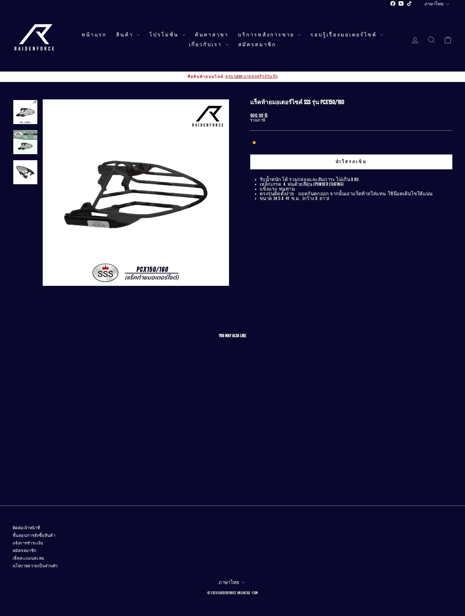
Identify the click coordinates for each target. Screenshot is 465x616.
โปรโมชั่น (165, 35)
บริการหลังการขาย (267, 35)
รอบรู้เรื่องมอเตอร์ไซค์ (344, 35)
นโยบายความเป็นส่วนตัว (35, 566)
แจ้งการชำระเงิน (28, 543)
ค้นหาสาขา (212, 35)
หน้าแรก (94, 35)
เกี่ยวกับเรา (206, 44)
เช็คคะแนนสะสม (28, 558)
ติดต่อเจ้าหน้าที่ (26, 528)
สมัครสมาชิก (257, 44)
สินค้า (125, 35)
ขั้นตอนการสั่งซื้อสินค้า (34, 535)
